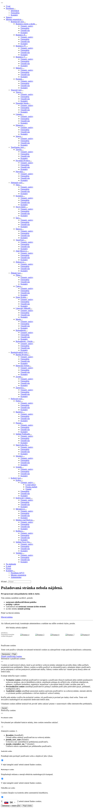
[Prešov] (22, 401)
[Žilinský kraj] (22, 273)
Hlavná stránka (7, 617)
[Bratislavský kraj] (25, 22)
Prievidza (19, 172)
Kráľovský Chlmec (23, 498)
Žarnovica (20, 388)
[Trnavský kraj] (22, 90)
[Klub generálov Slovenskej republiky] (51, 635)
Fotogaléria (15, 13)
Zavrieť (4, 708)
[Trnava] (22, 92)
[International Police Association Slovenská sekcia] (81, 635)
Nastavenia (6, 654)
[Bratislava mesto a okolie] (36, 24)
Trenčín (19, 149)
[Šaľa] (20, 218)
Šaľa (17, 218)
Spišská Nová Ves (23, 542)
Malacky (19, 68)
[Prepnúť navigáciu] (2, 2)
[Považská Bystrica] (31, 161)
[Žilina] (21, 275)
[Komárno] (24, 196)
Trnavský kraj (16, 90)
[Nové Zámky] (27, 207)
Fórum (8, 568)
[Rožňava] (23, 531)
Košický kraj (16, 478)
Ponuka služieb (31, 487)
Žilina (18, 275)
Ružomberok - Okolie (24, 341)
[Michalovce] (26, 509)
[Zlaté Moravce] (28, 251)
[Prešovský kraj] (23, 399)
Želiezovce (20, 262)
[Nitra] (21, 185)
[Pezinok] (23, 79)
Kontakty (14, 15)
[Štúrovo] (23, 229)
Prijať (14, 654)
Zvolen (18, 377)
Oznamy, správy (27, 26)
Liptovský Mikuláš (23, 308)
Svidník (19, 467)
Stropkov (19, 456)
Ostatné (28, 489)
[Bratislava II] (26, 35)
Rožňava (19, 531)
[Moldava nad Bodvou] (34, 520)
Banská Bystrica (22, 355)
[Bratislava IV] (27, 46)
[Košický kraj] (22, 478)
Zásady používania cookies (11, 656)
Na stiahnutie (11, 564)
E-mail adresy (30, 485)
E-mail (8, 566)
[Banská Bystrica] (29, 355)
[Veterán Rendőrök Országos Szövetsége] (20, 635)
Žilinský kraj (16, 273)
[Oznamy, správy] (34, 483)
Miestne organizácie (13, 19)
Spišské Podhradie (23, 434)
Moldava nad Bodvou (24, 520)
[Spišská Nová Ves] (31, 542)
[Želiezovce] (25, 262)
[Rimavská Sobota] (30, 366)
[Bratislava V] (26, 57)
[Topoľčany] (25, 240)
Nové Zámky (21, 207)
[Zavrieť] (2, 661)
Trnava (18, 92)
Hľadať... (4, 582)
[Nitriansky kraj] (23, 183)
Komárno (19, 196)
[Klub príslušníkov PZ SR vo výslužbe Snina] (66, 635)
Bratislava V (20, 57)
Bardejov (19, 412)
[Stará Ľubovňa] (28, 445)
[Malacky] (23, 68)
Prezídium (10, 8)
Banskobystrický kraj (19, 352)
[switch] (2, 727)
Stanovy (9, 17)
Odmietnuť (5, 806)
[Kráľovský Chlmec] (32, 498)
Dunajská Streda (22, 103)
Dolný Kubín (21, 297)
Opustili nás (25, 30)
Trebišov (19, 553)
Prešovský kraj (16, 399)
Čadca (18, 286)
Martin (18, 319)
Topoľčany (20, 240)
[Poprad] (22, 423)
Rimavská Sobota (22, 366)
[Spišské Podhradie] (31, 434)
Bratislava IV (21, 46)
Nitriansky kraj (16, 183)
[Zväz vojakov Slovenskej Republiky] (35, 635)
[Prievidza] (24, 172)
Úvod (8, 6)
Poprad (18, 423)
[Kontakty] (14, 571)
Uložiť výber (16, 806)
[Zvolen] (22, 377)
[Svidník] (23, 467)
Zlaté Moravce (21, 251)
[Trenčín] (23, 150)
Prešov (18, 401)
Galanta (19, 114)
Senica (18, 136)
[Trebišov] (23, 553)
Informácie (15, 11)
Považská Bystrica (23, 160)
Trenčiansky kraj (17, 147)
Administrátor (16, 577)
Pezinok (19, 79)
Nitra (18, 185)
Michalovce (20, 509)
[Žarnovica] (24, 388)
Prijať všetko (27, 806)
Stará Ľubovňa (21, 445)
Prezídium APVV (17, 573)
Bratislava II (20, 35)
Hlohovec (19, 125)
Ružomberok (21, 330)
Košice (18, 480)
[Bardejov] (24, 412)
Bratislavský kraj (17, 22)
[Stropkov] (24, 456)
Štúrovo (19, 229)
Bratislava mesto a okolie (25, 24)
